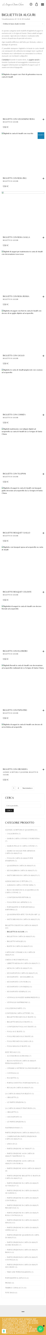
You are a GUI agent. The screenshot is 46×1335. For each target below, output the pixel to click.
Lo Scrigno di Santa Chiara (13, 4)
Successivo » (28, 788)
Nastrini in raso (12, 1128)
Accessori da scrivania (18, 1056)
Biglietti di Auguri (10, 122)
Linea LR (11, 1144)
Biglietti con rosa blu (15, 178)
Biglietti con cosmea (14, 414)
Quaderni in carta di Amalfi (20, 866)
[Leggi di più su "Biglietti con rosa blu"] (44, 178)
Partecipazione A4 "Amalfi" (19, 1149)
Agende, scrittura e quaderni (15, 772)
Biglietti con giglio (13, 355)
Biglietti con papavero (15, 710)
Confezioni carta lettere (17, 1013)
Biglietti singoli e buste (18, 1022)
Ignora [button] (43, 1326)
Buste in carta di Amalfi (18, 946)
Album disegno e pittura (16, 881)
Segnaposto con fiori (17, 982)
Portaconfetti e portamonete (21, 1083)
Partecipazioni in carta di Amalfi (20, 1133)
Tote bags (10, 1293)
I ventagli (11, 1073)
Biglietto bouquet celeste (17, 592)
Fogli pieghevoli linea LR (19, 1041)
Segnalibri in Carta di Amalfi (20, 871)
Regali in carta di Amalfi (18, 1088)
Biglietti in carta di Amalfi (19, 937)
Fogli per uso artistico (18, 902)
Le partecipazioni (15, 1102)
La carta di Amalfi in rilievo (18, 1094)
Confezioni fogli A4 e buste (20, 1027)
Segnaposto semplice (17, 992)
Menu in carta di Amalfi (18, 968)
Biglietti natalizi (15, 941)
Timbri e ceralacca (14, 1288)
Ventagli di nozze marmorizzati (22, 998)
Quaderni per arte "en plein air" (22, 915)
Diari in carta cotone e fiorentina (23, 839)
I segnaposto (13, 1117)
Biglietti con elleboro (15, 651)
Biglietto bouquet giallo (16, 533)
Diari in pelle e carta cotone (21, 846)
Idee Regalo (11, 1052)
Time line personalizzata (19, 1272)
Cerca (9, 810)
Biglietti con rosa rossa (16, 296)
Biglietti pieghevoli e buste (20, 1017)
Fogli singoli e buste (17, 1046)
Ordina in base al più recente (14, 24)
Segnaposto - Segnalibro (19, 977)
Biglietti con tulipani (14, 474)
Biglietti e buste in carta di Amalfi (21, 925)
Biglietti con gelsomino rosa (19, 119)
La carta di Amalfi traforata (18, 1108)
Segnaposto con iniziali (18, 987)
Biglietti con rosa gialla (16, 237)
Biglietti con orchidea (15, 769)
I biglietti (11, 1097)
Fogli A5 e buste (14, 1032)
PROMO (8, 1283)
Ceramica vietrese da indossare (22, 1068)
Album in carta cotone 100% (20, 885)
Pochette (11, 1078)
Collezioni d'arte (13, 1008)
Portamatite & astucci (15, 1278)
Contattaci (6, 60)
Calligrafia (12, 834)
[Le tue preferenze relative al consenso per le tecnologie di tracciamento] (4, 1331)
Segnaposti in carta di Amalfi (21, 973)
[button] (44, 119)
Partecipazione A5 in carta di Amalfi (24, 1168)
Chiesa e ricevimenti (14, 960)
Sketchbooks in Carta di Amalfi (22, 875)
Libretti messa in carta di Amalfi (22, 963)
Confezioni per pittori (17, 897)
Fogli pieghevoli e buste (19, 1036)
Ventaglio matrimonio (17, 1002)
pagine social (34, 60)
